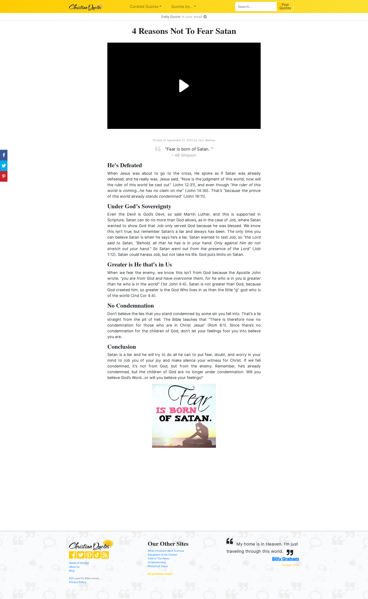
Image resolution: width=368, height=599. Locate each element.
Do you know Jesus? (160, 573)
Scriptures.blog (157, 562)
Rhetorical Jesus (158, 566)
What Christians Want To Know (166, 550)
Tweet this (290, 565)
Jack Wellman (206, 140)
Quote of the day (79, 562)
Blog (71, 570)
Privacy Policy (77, 582)
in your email (182, 16)
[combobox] (256, 6)
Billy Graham (285, 558)
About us (74, 566)
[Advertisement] (140, 485)
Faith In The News (158, 558)
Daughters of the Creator (162, 554)
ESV (71, 578)
